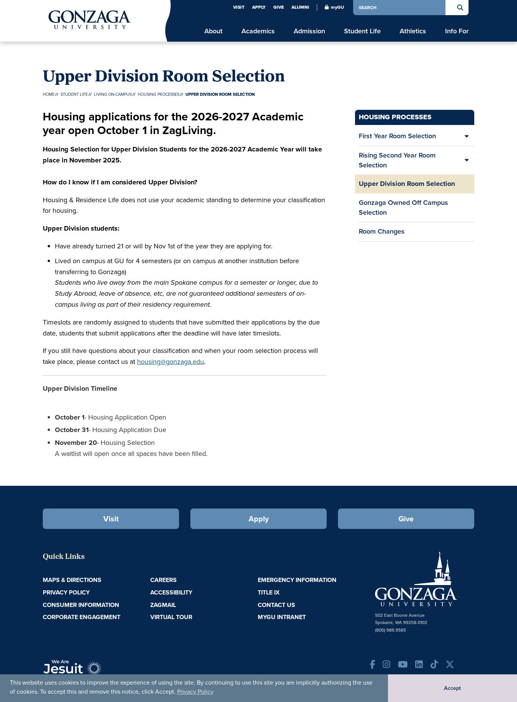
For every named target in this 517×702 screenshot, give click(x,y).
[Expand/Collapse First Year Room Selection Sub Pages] (466, 136)
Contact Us (276, 605)
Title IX (269, 592)
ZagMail (163, 605)
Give (278, 7)
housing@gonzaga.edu (170, 362)
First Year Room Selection (397, 136)
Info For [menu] (457, 31)
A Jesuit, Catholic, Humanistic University (107, 672)
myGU (337, 7)
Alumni (300, 7)
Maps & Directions (72, 580)
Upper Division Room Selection (407, 184)
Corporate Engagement (81, 617)
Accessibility (171, 592)
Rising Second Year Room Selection (397, 160)
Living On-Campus (113, 94)
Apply (259, 7)
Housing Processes (158, 94)
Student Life (74, 94)
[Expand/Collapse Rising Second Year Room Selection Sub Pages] (466, 160)
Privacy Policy (195, 691)
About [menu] (213, 31)
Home (49, 94)
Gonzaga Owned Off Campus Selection (403, 207)
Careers (163, 580)
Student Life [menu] (362, 31)
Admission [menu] (309, 31)
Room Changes (382, 231)
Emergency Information (297, 580)
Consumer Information (81, 605)
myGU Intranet (282, 617)
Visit (238, 7)
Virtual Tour (171, 617)
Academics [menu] (258, 31)
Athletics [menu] (413, 31)
